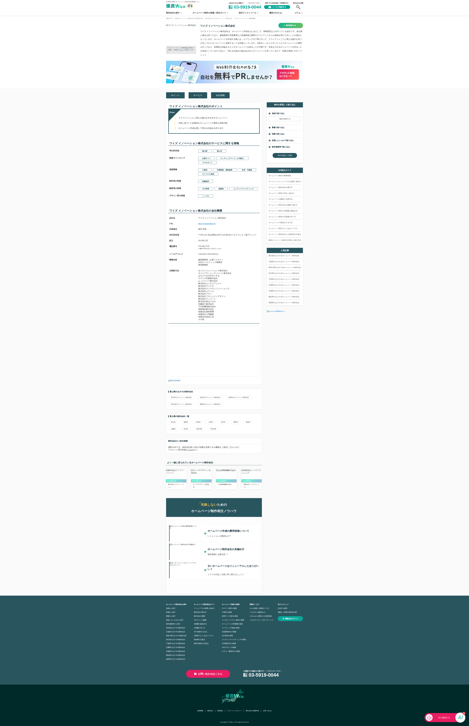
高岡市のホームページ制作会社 (210, 404)
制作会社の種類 (199, 616)
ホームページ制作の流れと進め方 (281, 193)
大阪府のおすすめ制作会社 (175, 632)
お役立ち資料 (282, 608)
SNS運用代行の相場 (229, 643)
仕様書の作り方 (199, 628)
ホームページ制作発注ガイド (204, 604)
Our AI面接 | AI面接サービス (259, 608)
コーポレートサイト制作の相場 (233, 620)
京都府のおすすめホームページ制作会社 (284, 291)
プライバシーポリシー (234, 711)
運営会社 (210, 711)
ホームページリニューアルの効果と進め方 (285, 181)
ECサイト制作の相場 (229, 608)
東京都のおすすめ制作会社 (175, 628)
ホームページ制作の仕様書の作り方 (282, 217)
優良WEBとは (275, 13)
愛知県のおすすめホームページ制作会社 (284, 297)
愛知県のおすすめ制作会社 (175, 655)
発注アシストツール (247, 13)
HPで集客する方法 (200, 632)
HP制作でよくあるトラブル (203, 636)
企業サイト (206, 158)
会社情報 (220, 95)
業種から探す (171, 616)
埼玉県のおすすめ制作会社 (175, 639)
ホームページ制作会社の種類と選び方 (283, 205)
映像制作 (205, 181)
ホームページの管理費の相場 (232, 624)
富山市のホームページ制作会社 (181, 397)
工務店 (204, 170)
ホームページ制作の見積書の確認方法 (283, 211)
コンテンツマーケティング (243, 189)
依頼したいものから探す (175, 620)
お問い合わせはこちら (210, 673)
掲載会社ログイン (292, 619)
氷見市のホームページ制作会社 (210, 397)
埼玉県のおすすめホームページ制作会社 (284, 273)
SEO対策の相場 (227, 636)
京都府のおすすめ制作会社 (175, 651)
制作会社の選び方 (200, 612)
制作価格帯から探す (173, 624)
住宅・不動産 (247, 170)
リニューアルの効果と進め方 (204, 608)
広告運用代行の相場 (229, 632)
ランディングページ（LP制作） (232, 158)
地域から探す (171, 608)
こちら (181, 50)
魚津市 (198, 422)
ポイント (175, 95)
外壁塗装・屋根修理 (224, 170)
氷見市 (211, 422)
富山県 (204, 151)
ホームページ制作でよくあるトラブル (283, 228)
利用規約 (220, 711)
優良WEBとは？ (283, 604)
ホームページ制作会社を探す (176, 604)
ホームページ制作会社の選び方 (281, 187)
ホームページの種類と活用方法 (281, 199)
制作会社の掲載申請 (252, 711)
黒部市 (236, 422)
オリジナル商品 (208, 174)
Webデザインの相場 (229, 647)
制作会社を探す (173, 13)
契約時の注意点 (199, 639)
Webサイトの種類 (200, 620)
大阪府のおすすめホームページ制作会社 (284, 261)
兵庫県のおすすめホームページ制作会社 (284, 285)
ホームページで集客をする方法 (281, 223)
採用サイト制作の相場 (230, 616)
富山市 (219, 151)
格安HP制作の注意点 (201, 643)
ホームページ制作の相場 (230, 604)
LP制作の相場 (227, 612)
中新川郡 (199, 429)
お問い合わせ (267, 711)
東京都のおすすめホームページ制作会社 (284, 256)
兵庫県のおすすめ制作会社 (175, 647)
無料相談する (291, 25)
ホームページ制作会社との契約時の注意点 (285, 234)
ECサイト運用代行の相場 (231, 651)
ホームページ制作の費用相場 (280, 176)
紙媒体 (221, 189)
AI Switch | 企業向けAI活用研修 (261, 616)
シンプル (205, 196)
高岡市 (186, 422)
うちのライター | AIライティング (261, 620)
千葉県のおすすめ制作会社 (175, 643)
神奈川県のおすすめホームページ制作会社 (285, 267)
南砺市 (173, 429)
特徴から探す (171, 612)
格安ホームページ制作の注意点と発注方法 (285, 240)
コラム (297, 13)
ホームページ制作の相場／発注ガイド (209, 13)
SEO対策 (205, 189)
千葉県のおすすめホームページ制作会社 (284, 279)
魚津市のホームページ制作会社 (238, 397)
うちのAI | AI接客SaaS (257, 612)
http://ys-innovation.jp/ (207, 224)
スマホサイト (207, 163)
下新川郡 (213, 429)
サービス (197, 95)
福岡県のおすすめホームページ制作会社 (284, 303)
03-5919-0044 (247, 7)
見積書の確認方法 (200, 624)
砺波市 (248, 422)
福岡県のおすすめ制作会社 (175, 659)
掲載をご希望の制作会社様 (287, 612)
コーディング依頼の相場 (230, 628)
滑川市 (223, 422)
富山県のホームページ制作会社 (181, 404)
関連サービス (254, 604)
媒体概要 (200, 711)
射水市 (186, 429)
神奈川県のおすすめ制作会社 (176, 636)
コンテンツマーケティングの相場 (234, 639)
